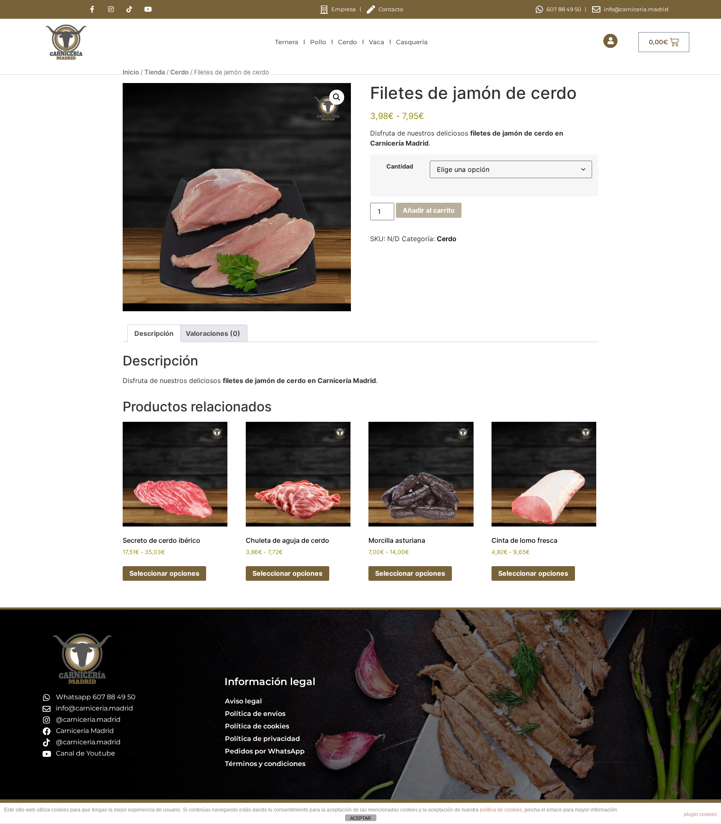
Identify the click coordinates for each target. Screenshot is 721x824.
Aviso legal (243, 701)
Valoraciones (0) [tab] (213, 333)
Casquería (412, 42)
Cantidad (399, 166)
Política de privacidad (262, 739)
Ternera (286, 42)
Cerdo (347, 42)
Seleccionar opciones (164, 573)
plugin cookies (700, 814)
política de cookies (501, 810)
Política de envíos (255, 714)
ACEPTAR (360, 818)
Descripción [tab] (154, 333)
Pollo (318, 42)
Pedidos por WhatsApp (265, 751)
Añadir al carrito (429, 210)
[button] (336, 97)
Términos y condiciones (265, 764)
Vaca (376, 42)
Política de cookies (257, 726)
